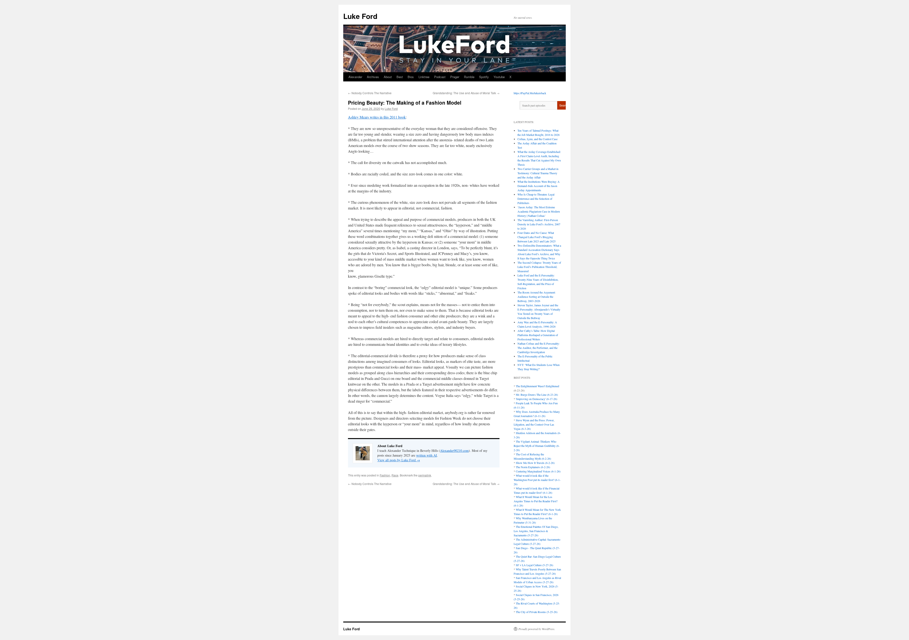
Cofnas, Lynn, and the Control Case (537, 139)
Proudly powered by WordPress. (536, 629)
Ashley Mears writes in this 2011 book (377, 117)
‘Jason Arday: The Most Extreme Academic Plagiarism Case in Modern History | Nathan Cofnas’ (538, 211)
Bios (411, 77)
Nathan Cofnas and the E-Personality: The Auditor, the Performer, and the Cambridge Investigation (538, 348)
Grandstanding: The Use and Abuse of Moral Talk (466, 93)
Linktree (424, 77)
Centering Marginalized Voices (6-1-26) (538, 471)
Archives (373, 77)
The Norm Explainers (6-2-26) (533, 467)
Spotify (484, 77)
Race (395, 475)
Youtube (499, 77)
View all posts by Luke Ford (398, 460)
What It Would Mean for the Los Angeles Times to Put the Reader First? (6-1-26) (535, 501)
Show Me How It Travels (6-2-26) (535, 463)
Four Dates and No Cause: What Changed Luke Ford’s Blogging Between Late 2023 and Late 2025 (536, 237)
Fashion (385, 475)
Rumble (469, 77)
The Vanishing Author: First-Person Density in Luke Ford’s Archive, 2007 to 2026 (538, 224)
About (388, 77)
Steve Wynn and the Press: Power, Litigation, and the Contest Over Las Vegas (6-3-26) (534, 424)
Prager (454, 77)
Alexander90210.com (454, 450)
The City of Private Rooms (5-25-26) (536, 612)
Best (400, 77)
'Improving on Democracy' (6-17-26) (536, 399)
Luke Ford (360, 16)
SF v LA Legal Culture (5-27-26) (534, 565)
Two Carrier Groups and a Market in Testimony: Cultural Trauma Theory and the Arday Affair (537, 173)
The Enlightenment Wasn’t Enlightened (537, 386)
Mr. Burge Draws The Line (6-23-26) (537, 394)
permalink (424, 475)
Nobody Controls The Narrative (370, 93)
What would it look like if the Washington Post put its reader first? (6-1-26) (537, 480)
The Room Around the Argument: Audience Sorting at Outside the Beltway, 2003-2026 (536, 296)
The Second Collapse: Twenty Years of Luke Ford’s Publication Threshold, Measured (539, 267)
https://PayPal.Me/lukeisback (530, 93)
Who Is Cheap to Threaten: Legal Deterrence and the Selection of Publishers (535, 198)
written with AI (426, 455)
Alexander (355, 77)
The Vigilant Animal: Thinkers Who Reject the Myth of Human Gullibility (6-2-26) (537, 446)
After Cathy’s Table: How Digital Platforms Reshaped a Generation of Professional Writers (537, 335)
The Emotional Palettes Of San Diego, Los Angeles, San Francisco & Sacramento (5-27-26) (536, 531)
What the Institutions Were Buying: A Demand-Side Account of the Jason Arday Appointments (538, 186)
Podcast (440, 77)
